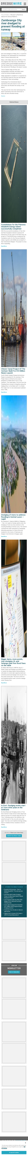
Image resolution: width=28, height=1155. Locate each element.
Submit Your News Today (14, 835)
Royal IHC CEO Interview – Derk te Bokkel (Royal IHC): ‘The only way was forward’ (13, 891)
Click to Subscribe (14, 972)
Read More (4, 246)
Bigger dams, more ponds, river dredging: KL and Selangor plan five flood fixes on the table (13, 662)
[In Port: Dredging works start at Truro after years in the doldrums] (14, 745)
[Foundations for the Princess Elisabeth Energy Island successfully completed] (14, 164)
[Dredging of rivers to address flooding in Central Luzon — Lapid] (14, 454)
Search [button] (23, 9)
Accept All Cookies (14, 1152)
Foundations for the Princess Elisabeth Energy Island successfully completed (13, 227)
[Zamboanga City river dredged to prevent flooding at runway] (13, 41)
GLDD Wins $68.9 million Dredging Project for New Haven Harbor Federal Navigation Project (13, 896)
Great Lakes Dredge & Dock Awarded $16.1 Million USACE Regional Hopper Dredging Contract (13, 906)
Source (3, 96)
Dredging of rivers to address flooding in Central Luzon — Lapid (13, 517)
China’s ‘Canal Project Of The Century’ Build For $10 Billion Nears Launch (13, 371)
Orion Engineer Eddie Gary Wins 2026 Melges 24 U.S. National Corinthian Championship (13, 901)
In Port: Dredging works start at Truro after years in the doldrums (13, 807)
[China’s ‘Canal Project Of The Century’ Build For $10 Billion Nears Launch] (14, 308)
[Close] (25, 1143)
